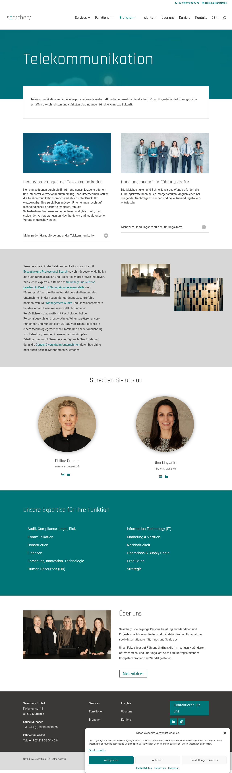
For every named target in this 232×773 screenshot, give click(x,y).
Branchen (126, 18)
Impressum (173, 768)
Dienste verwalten (97, 750)
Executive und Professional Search (45, 271)
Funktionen (103, 18)
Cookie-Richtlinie (144, 768)
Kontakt (201, 18)
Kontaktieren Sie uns (187, 708)
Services (81, 18)
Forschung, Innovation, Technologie (56, 561)
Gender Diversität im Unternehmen (57, 344)
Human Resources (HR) (46, 569)
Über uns (167, 18)
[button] (225, 733)
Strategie (134, 569)
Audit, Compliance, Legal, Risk (52, 529)
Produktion (135, 561)
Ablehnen (157, 760)
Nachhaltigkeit (138, 545)
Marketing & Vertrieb (143, 537)
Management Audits (59, 303)
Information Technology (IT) (149, 529)
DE (213, 18)
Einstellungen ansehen (204, 760)
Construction (38, 545)
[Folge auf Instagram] (181, 721)
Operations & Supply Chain (148, 553)
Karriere (184, 18)
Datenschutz (160, 768)
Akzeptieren (111, 760)
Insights (147, 18)
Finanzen (35, 553)
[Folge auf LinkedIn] (173, 721)
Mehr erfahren (133, 673)
